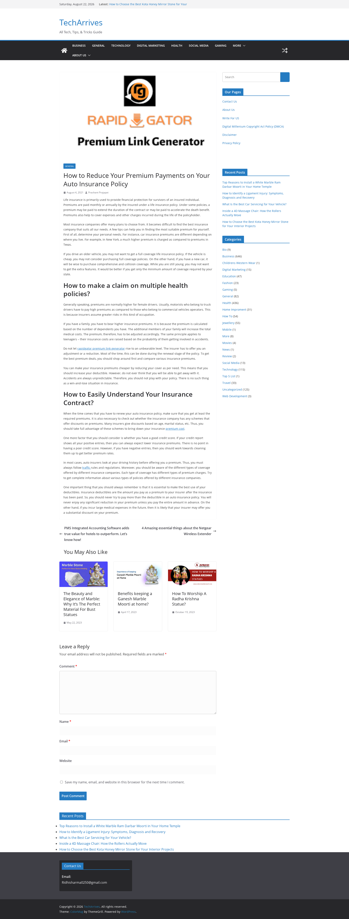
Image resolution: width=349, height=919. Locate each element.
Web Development (234, 396)
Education (229, 276)
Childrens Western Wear (238, 263)
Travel (226, 383)
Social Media (198, 45)
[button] (243, 45)
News (226, 349)
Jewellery (228, 323)
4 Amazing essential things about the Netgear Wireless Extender (176, 531)
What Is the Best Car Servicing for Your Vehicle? (254, 204)
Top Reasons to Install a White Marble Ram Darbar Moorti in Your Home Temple (119, 826)
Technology (120, 45)
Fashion (227, 283)
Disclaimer (229, 135)
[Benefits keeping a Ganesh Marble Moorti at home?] (138, 564)
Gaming (220, 45)
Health (176, 45)
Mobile (227, 329)
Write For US (230, 118)
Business (79, 45)
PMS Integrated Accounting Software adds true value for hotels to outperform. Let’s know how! (96, 534)
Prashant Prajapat (98, 192)
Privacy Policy (231, 143)
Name (65, 721)
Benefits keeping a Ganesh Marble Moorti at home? (135, 599)
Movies (227, 343)
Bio (224, 249)
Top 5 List (228, 376)
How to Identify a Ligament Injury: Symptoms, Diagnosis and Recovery (112, 832)
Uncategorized (232, 389)
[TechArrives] (64, 50)
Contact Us (229, 101)
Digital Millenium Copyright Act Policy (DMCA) (253, 126)
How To (227, 316)
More (237, 45)
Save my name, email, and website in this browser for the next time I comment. (125, 782)
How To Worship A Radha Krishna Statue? (189, 599)
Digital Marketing (151, 45)
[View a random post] (285, 50)
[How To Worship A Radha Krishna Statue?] (192, 564)
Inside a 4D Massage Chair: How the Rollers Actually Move (148, 4)
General (98, 45)
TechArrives (81, 22)
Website (65, 761)
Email (64, 741)
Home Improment (234, 309)
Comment (68, 666)
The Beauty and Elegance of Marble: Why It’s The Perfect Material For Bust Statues (81, 604)
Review (227, 356)
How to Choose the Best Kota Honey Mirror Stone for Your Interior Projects (116, 849)
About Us (79, 55)
